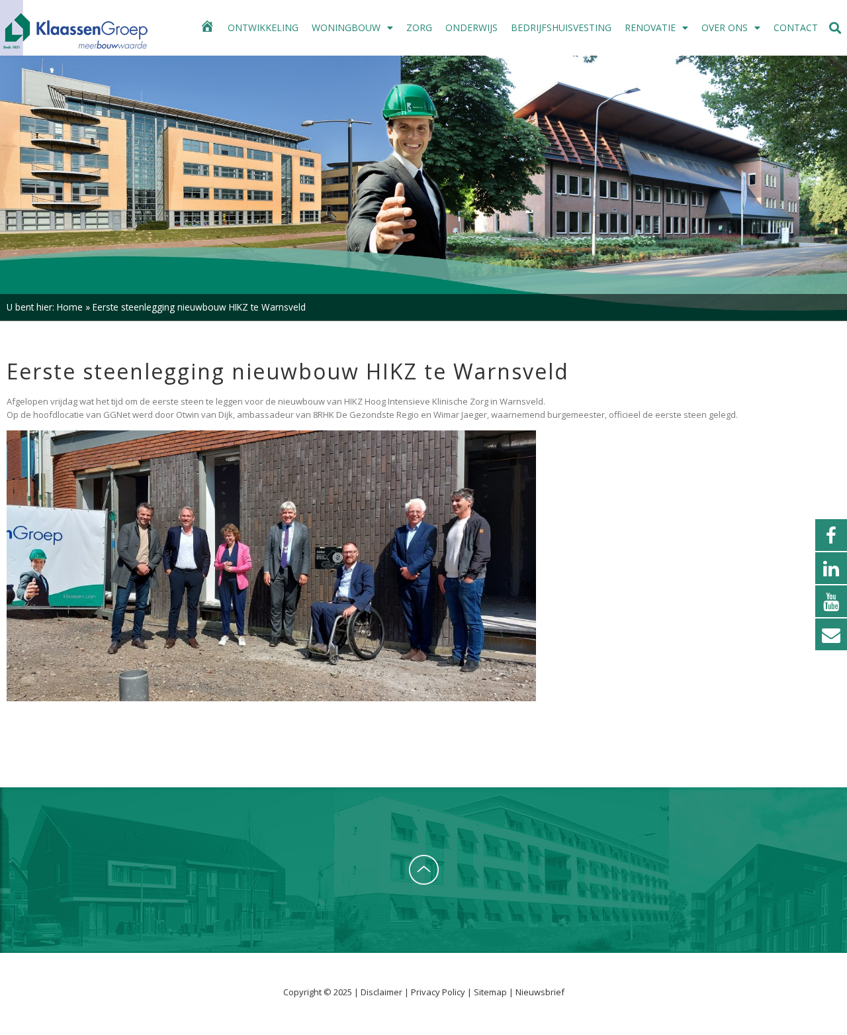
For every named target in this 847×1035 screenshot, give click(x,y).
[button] (835, 28)
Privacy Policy (439, 992)
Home (70, 307)
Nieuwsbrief (539, 992)
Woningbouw (346, 27)
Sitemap (490, 992)
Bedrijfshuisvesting (561, 27)
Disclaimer (382, 992)
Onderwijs (471, 27)
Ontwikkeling (263, 27)
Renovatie (650, 27)
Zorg (419, 27)
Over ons (724, 27)
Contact (796, 27)
